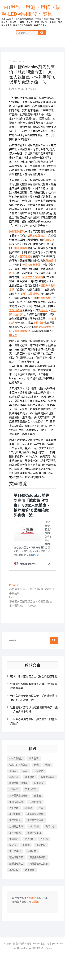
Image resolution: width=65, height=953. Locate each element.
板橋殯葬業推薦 (31, 264)
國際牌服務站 (22, 331)
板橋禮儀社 (39, 322)
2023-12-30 (17, 61)
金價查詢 (13, 838)
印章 (25, 771)
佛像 (36, 764)
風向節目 (13, 869)
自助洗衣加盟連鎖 (32, 277)
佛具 (47, 764)
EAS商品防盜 (15, 758)
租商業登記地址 (35, 814)
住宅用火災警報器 (18, 764)
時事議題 (29, 777)
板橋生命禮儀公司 (30, 293)
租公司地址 (15, 814)
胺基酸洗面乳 (17, 231)
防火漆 (18, 314)
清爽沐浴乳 (30, 789)
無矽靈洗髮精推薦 (18, 795)
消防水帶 (13, 789)
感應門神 (13, 777)
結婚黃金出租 (16, 826)
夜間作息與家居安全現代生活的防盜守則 (33, 676)
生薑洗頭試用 (16, 801)
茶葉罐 (35, 901)
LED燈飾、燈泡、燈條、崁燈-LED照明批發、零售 (31, 11)
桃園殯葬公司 (38, 235)
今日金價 (33, 758)
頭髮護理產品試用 (39, 863)
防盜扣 (26, 845)
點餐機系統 (44, 298)
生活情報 (33, 89)
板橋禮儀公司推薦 (18, 783)
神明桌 (13, 335)
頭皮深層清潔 (16, 857)
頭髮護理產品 (16, 863)
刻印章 (12, 771)
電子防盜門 (15, 851)
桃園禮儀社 (20, 248)
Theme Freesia (24, 948)
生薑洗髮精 (35, 801)
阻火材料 (40, 845)
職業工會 (49, 826)
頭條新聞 (31, 851)
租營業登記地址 (35, 820)
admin (20, 89)
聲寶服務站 (26, 256)
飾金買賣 (29, 869)
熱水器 (37, 795)
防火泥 (44, 310)
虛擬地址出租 (34, 832)
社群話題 (13, 808)
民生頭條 (38, 783)
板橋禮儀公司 (47, 777)
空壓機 (30, 898)
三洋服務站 (15, 310)
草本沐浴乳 (15, 832)
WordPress (46, 948)
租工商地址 (15, 820)
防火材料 (29, 838)
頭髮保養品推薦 (37, 857)
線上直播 (34, 826)
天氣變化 (38, 771)
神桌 (41, 808)
